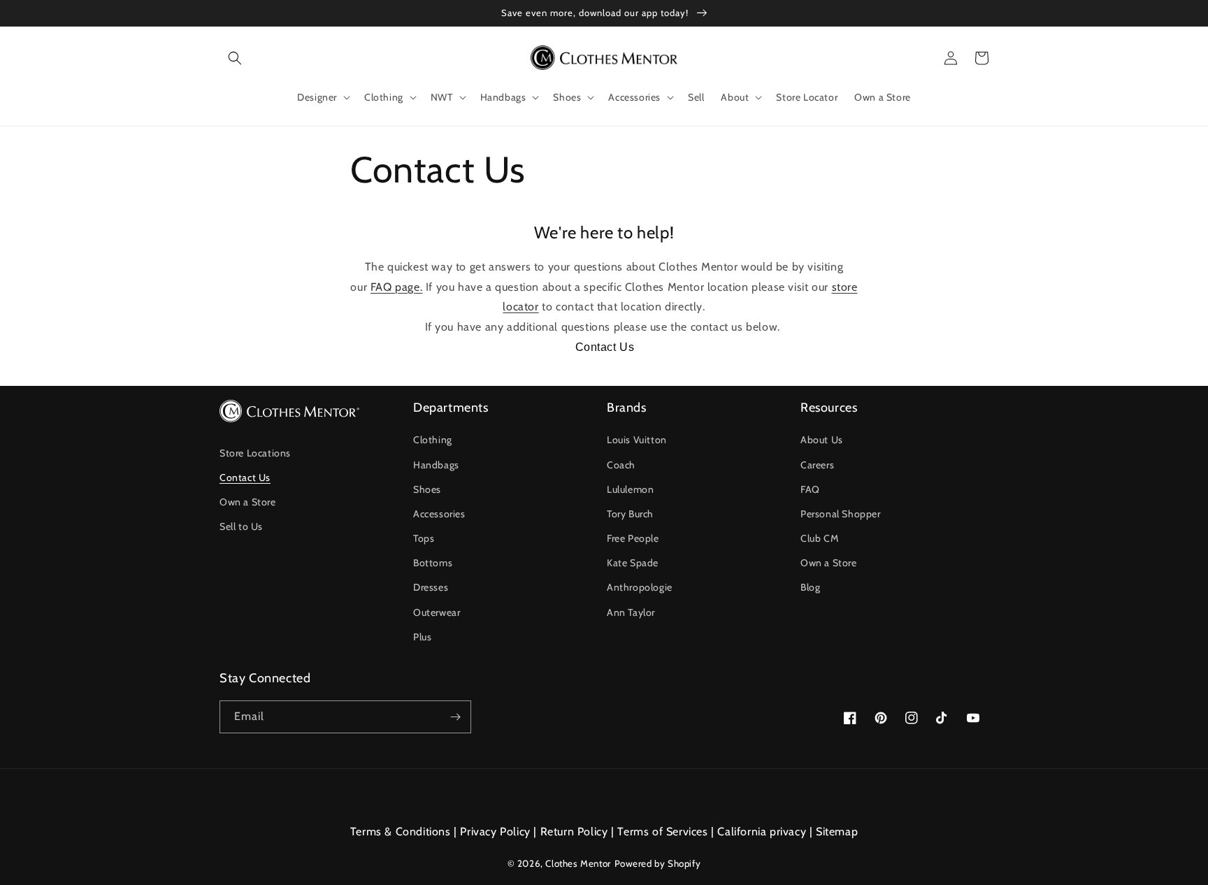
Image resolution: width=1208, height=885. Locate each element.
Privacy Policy (495, 831)
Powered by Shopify (657, 863)
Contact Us (605, 347)
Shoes (427, 489)
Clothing (432, 439)
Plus (422, 637)
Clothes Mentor (577, 863)
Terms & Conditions (400, 831)
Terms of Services (662, 831)
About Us (821, 439)
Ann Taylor (631, 612)
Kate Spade (633, 562)
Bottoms (432, 562)
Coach (621, 465)
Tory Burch (630, 514)
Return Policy (574, 831)
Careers (817, 465)
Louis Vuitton (637, 439)
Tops (423, 538)
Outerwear (436, 612)
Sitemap (837, 831)
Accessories (439, 514)
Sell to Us (241, 526)
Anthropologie (640, 587)
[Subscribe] (455, 716)
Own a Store (248, 502)
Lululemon (630, 489)
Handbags (436, 465)
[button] (235, 58)
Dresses (430, 587)
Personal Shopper (840, 514)
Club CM (819, 538)
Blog (810, 587)
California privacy (761, 831)
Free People (633, 538)
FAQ (810, 489)
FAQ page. (396, 287)
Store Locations (255, 453)
